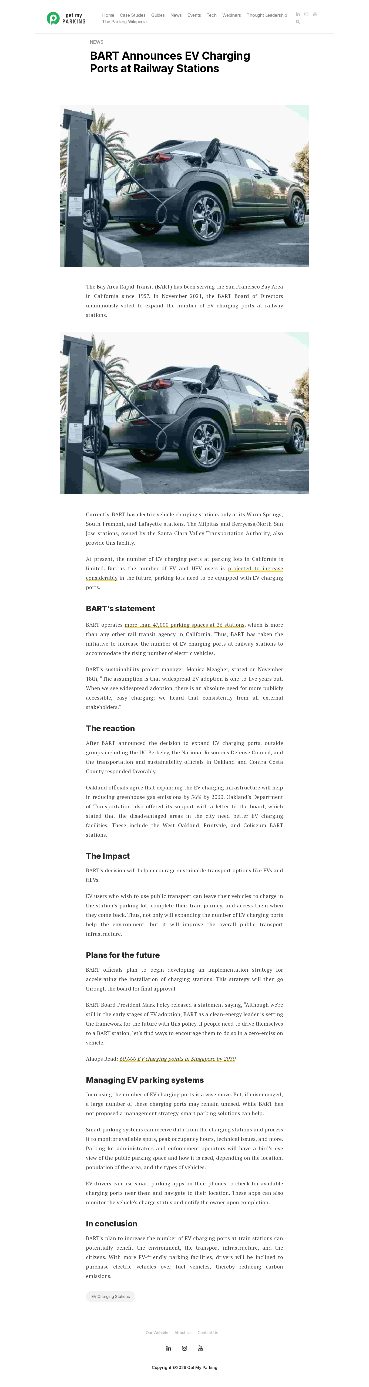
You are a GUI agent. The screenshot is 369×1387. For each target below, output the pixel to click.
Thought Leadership (267, 15)
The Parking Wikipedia (124, 21)
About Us (183, 1332)
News (176, 15)
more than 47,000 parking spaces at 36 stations (184, 624)
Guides (158, 15)
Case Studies (133, 15)
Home (108, 15)
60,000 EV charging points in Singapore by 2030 (177, 1058)
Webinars (231, 15)
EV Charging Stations (110, 1296)
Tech (212, 15)
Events (194, 15)
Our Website (157, 1332)
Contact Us (208, 1332)
